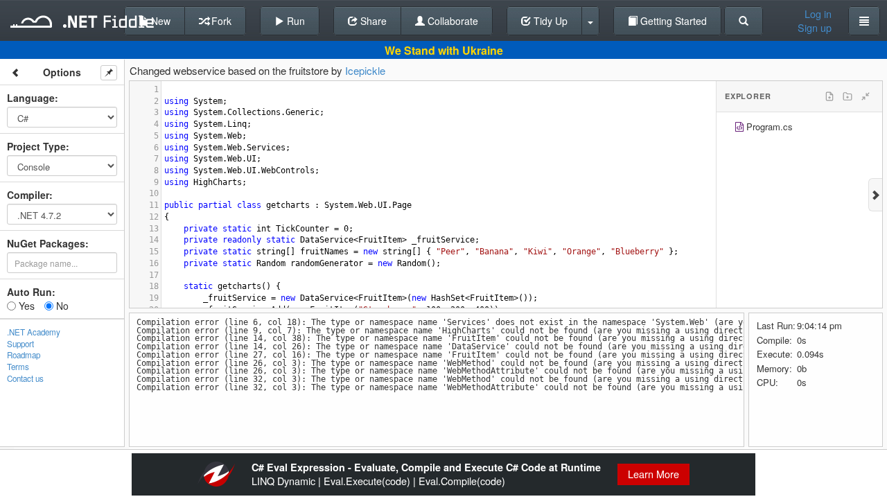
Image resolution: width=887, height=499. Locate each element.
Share (372, 21)
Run (294, 21)
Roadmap (23, 354)
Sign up (815, 28)
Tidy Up (549, 21)
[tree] (799, 128)
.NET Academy (33, 332)
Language (31, 98)
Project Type (36, 146)
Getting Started (672, 21)
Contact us (25, 378)
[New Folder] (847, 96)
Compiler (28, 195)
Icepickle (365, 70)
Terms (18, 366)
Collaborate (451, 21)
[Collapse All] (865, 96)
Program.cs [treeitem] (769, 126)
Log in (818, 14)
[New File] (829, 96)
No (61, 306)
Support (20, 343)
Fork (220, 21)
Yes (25, 306)
